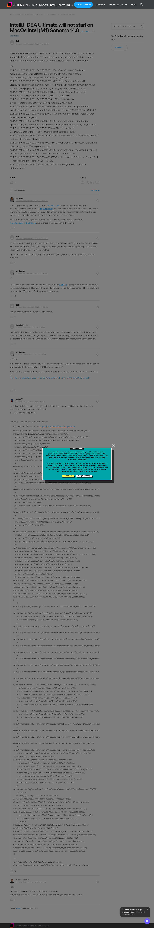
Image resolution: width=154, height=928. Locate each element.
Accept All (68, 476)
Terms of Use (90, 467)
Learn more (81, 460)
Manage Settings (84, 476)
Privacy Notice (71, 467)
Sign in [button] (134, 4)
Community (100, 4)
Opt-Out (94, 471)
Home (18, 4)
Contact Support (83, 4)
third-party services (59, 469)
